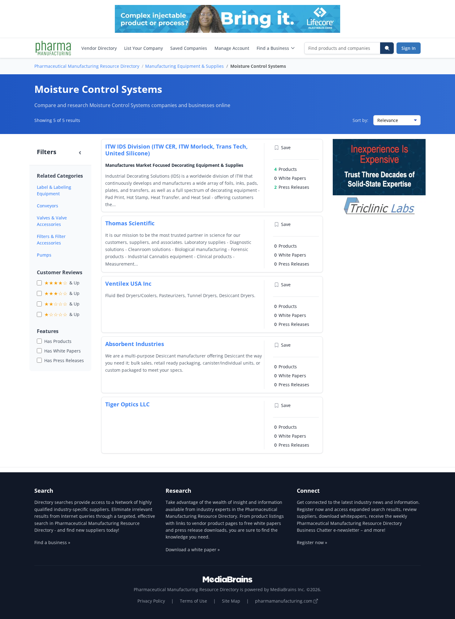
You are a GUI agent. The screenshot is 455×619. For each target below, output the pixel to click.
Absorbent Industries (134, 344)
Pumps (44, 255)
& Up (62, 282)
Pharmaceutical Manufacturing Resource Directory (86, 66)
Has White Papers (62, 351)
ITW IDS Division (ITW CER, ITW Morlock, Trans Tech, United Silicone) (176, 150)
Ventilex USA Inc (128, 283)
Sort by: (360, 120)
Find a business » (52, 542)
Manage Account (231, 48)
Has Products (58, 341)
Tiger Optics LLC (127, 404)
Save (286, 147)
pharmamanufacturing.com (284, 601)
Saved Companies (188, 48)
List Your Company (143, 48)
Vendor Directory (99, 48)
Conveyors (47, 206)
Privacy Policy (151, 601)
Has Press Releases (64, 360)
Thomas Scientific (129, 223)
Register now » (312, 542)
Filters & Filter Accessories (51, 239)
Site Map (231, 601)
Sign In (408, 48)
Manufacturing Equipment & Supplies (184, 66)
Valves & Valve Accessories (52, 221)
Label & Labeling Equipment (54, 190)
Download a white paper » (193, 549)
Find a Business (273, 48)
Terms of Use (193, 601)
